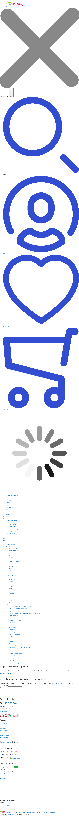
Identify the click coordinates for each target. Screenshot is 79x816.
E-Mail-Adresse (4, 685)
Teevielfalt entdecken (14, 625)
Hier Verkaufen (4, 737)
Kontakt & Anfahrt (4, 735)
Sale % (4, 538)
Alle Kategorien (7, 494)
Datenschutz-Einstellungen (34, 812)
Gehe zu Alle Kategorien (12, 495)
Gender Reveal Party (14, 591)
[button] (41, 136)
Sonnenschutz (13, 656)
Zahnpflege (12, 658)
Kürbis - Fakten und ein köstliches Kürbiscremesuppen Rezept (25, 613)
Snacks (11, 643)
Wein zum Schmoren (14, 553)
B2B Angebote (3, 728)
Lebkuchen (12, 629)
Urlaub (11, 566)
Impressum (10, 812)
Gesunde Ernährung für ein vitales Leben (20, 606)
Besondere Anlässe (11, 575)
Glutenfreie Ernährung (15, 620)
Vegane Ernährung (14, 611)
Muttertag (11, 584)
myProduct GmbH (11, 814)
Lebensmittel (9, 502)
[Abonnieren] (0, 687)
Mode (7, 509)
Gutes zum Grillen (14, 561)
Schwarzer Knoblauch (15, 634)
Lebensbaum (12, 524)
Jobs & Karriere (4, 730)
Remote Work (12, 568)
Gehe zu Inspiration (11, 544)
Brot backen (12, 622)
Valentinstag (12, 579)
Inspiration (6, 543)
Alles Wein (9, 546)
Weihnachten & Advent (15, 595)
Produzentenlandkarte (12, 536)
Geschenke (9, 500)
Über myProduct (4, 723)
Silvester (11, 600)
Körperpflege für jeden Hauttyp (17, 653)
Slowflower (12, 649)
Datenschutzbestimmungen (60, 683)
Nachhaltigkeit (3, 726)
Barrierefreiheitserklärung (48, 812)
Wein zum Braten (13, 555)
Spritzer (11, 557)
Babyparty (12, 586)
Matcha (11, 639)
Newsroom (3, 733)
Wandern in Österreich (15, 563)
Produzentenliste (10, 533)
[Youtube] (14, 742)
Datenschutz (18, 812)
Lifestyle (8, 560)
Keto (10, 573)
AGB (24, 812)
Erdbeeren (12, 641)
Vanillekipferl (12, 627)
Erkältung (11, 570)
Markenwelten (10, 522)
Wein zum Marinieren (15, 548)
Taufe (10, 588)
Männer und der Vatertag (15, 577)
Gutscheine (9, 498)
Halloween (12, 598)
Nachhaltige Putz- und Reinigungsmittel (19, 647)
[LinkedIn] (17, 742)
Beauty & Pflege (10, 507)
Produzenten (6, 519)
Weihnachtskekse (13, 615)
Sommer (11, 602)
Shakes (11, 636)
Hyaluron (11, 660)
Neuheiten (6, 516)
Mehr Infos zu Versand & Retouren (9, 774)
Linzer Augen (12, 632)
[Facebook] (1, 742)
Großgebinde (12, 618)
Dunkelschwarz (13, 526)
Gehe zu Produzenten (11, 520)
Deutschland (6, 805)
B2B (4, 540)
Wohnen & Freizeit (11, 512)
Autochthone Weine (14, 550)
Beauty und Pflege (11, 652)
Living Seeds (12, 531)
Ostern (11, 581)
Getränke (8, 505)
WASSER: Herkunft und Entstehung (18, 608)
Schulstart (12, 593)
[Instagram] (6, 742)
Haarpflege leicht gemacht (16, 663)
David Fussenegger (14, 529)
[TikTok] (12, 742)
